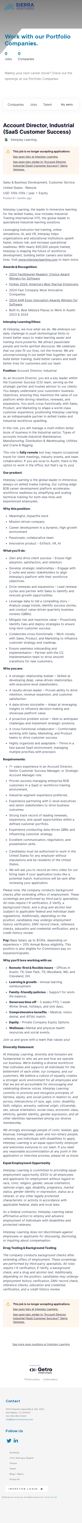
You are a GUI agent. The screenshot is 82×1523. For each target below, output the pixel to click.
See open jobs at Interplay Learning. (35, 156)
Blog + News (17, 1474)
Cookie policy (50, 1379)
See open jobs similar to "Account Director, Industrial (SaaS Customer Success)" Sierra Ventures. (40, 165)
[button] (24, 1489)
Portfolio (14, 1452)
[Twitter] (9, 1440)
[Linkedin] (15, 1440)
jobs (33, 104)
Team (13, 1469)
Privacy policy (32, 1379)
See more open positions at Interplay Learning (41, 1344)
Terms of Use (50, 1497)
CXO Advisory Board (22, 1458)
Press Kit (15, 1479)
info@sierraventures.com (19, 1419)
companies (16, 104)
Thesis (13, 1463)
